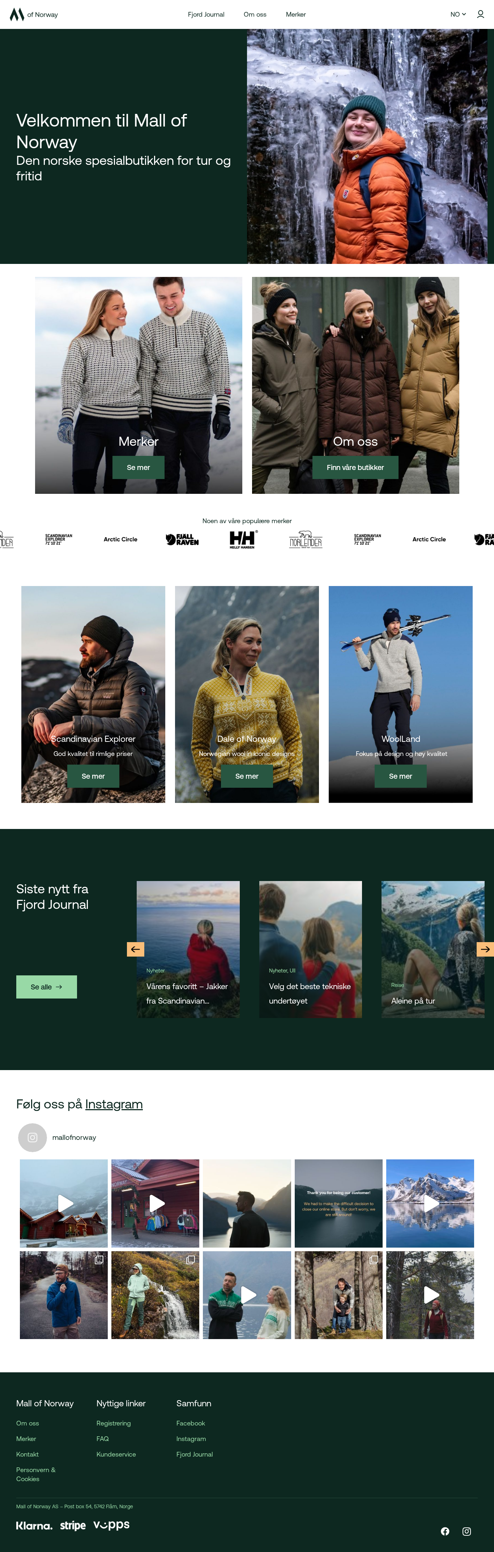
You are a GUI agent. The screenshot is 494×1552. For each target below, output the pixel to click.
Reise (275, 985)
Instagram (114, 1103)
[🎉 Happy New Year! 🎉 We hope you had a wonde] (247, 1203)
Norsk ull (406, 1000)
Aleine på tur (290, 1000)
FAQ (103, 1438)
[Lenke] (34, 14)
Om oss (27, 1423)
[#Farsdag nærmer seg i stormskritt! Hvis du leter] (339, 1295)
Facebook (190, 1423)
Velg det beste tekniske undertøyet (187, 993)
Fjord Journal (194, 1454)
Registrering (114, 1423)
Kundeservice (116, 1454)
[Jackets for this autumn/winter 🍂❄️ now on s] (430, 1203)
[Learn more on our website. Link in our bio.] (339, 1203)
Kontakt (27, 1454)
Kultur (398, 985)
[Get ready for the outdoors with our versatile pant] (155, 1295)
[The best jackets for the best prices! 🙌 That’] (64, 1295)
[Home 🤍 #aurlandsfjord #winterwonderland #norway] (64, 1203)
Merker (26, 1438)
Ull (170, 970)
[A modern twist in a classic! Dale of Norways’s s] (247, 1295)
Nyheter (155, 970)
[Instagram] (467, 1531)
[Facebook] (445, 1531)
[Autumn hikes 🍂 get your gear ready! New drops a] (430, 1295)
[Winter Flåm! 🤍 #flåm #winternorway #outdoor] (155, 1203)
